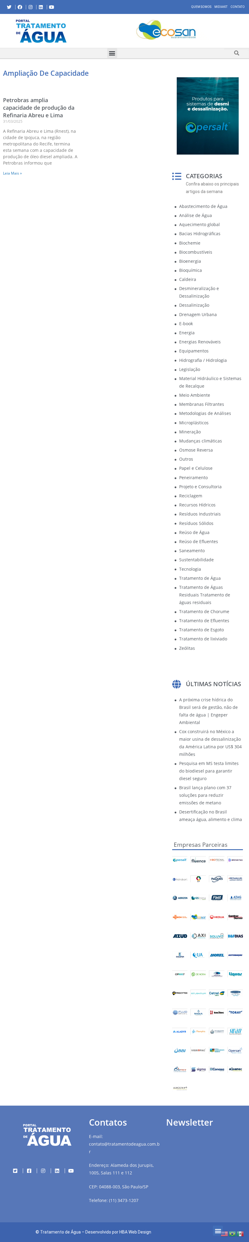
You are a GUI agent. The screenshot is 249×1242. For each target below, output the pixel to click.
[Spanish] (240, 1233)
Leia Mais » (12, 173)
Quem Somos (201, 6)
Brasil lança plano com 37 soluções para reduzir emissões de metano (205, 795)
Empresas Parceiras (200, 845)
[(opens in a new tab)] (165, 30)
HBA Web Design (135, 1232)
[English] (225, 1233)
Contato (237, 6)
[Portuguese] (233, 1233)
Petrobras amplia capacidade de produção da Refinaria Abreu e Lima (38, 107)
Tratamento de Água (60, 1232)
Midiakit (220, 6)
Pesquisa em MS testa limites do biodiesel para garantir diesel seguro (209, 770)
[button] (87, 30)
